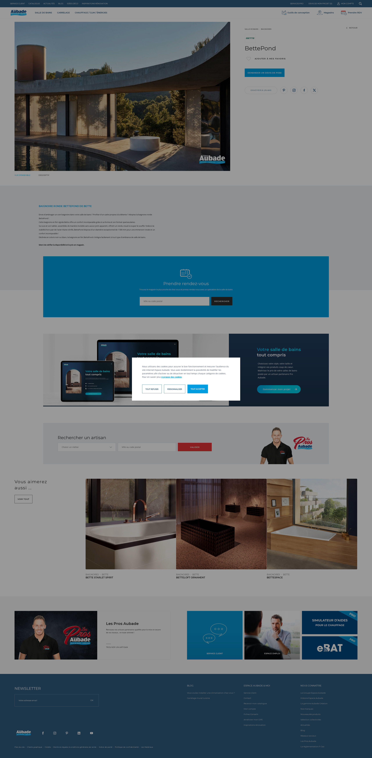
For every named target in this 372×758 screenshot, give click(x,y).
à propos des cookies (171, 377)
